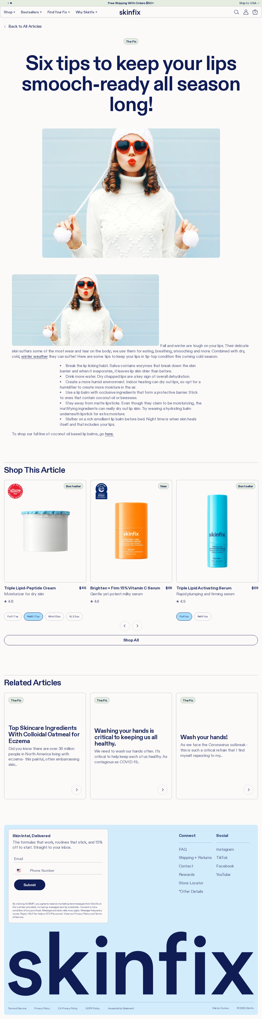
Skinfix (250, 1008)
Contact (186, 866)
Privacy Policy (42, 1008)
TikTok (221, 857)
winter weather (34, 356)
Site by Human (220, 1008)
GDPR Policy (93, 1008)
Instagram (225, 849)
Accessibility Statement (121, 1008)
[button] (9, 11)
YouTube (223, 874)
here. (109, 433)
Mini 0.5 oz (56, 618)
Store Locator (191, 883)
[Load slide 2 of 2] (11, 3)
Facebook (225, 866)
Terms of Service (17, 1008)
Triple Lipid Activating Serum (203, 588)
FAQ (183, 849)
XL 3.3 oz (76, 618)
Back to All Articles (25, 26)
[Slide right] (137, 626)
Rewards (187, 874)
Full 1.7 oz (14, 618)
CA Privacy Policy (68, 1008)
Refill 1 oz (204, 618)
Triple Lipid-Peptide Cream (30, 588)
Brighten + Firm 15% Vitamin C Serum (125, 588)
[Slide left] (125, 626)
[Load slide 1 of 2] (8, 3)
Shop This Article (34, 470)
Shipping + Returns (195, 857)
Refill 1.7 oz (35, 618)
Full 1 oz (186, 618)
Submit (30, 885)
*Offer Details (191, 891)
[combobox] (20, 870)
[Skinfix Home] (130, 12)
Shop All (131, 640)
